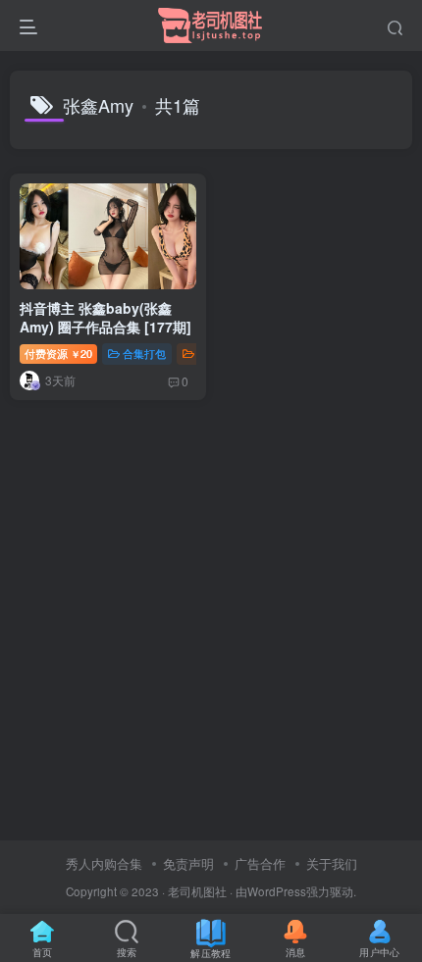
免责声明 (188, 863)
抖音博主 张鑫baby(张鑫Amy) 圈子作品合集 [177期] (105, 317)
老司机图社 (197, 891)
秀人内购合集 (104, 863)
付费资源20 (58, 353)
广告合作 (260, 863)
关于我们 (331, 863)
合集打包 (144, 353)
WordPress (276, 891)
